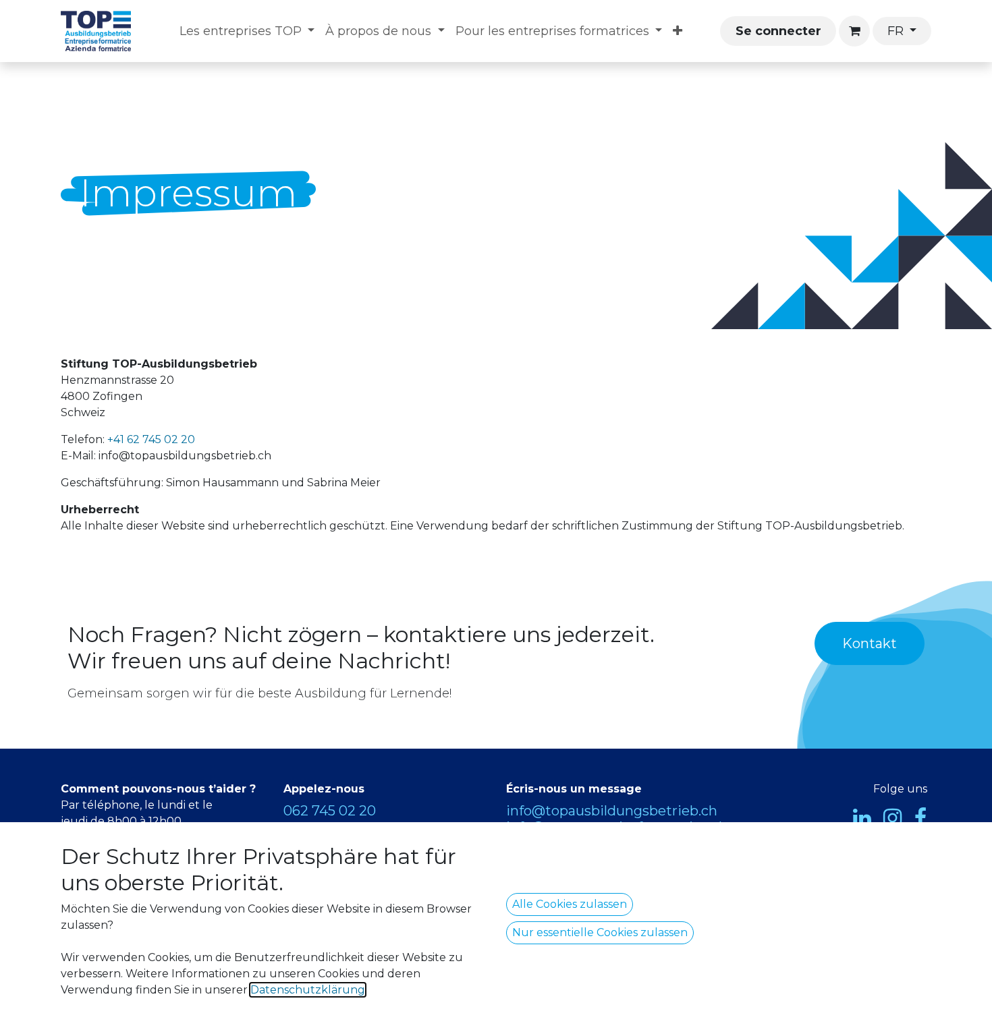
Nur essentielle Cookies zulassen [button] (600, 932)
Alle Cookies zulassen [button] (569, 904)
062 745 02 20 (329, 811)
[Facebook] (920, 818)
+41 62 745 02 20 (151, 439)
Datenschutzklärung (307, 989)
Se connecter (778, 31)
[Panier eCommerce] (854, 31)
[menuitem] (247, 31)
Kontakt (869, 643)
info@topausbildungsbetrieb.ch (611, 811)
